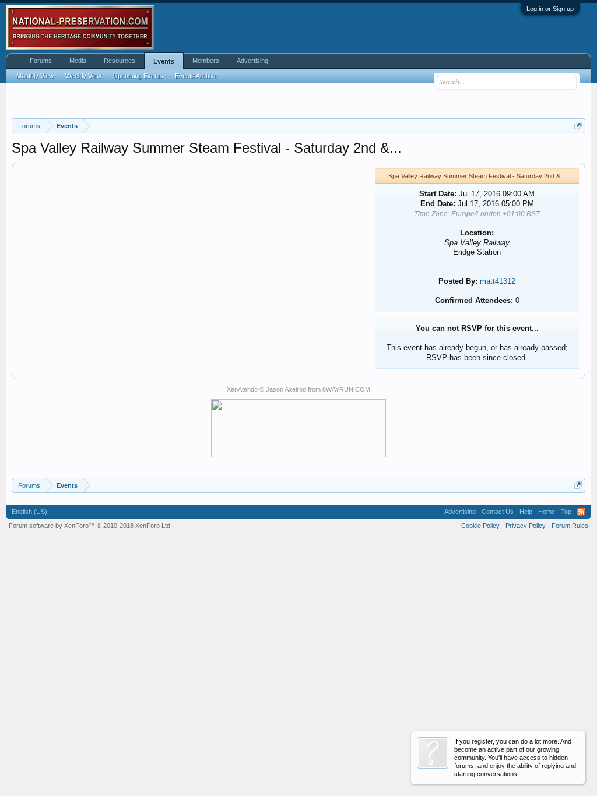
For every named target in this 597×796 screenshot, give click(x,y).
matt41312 (497, 281)
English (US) (29, 511)
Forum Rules (570, 525)
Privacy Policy (525, 525)
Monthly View (35, 75)
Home (546, 511)
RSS (581, 512)
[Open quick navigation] (578, 125)
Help (525, 511)
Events (163, 61)
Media (77, 60)
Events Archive (196, 75)
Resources (119, 60)
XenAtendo (242, 389)
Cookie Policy (480, 525)
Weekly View (83, 75)
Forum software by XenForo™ (90, 525)
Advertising (252, 60)
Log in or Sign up (550, 8)
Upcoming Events (138, 75)
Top (566, 511)
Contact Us (498, 511)
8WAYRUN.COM (346, 389)
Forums (41, 60)
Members (205, 60)
